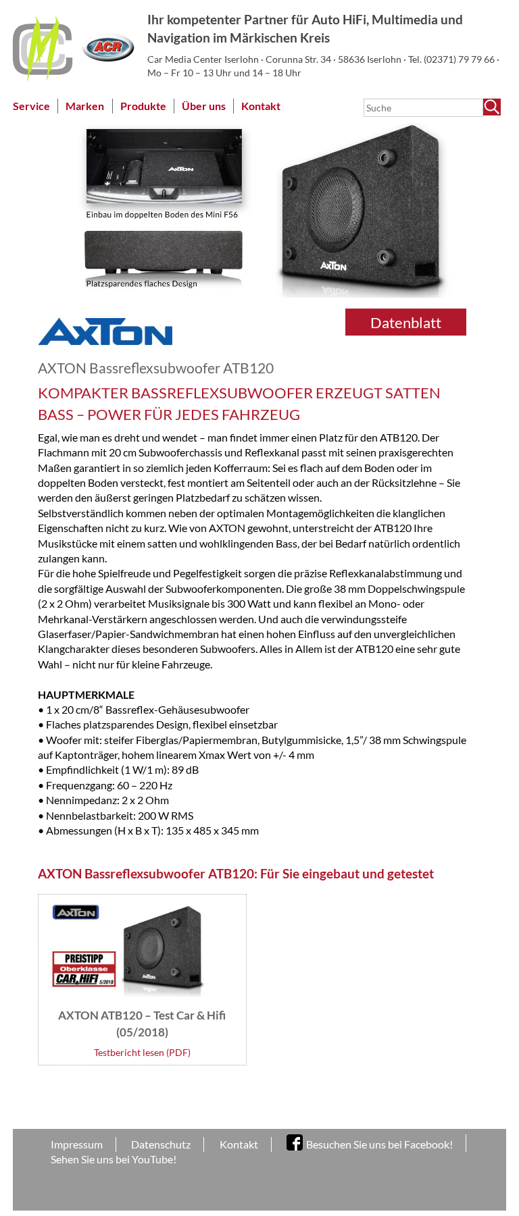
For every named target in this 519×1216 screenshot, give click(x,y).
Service (31, 105)
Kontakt (260, 105)
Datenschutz (161, 1144)
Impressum (77, 1144)
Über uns (204, 105)
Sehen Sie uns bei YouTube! (113, 1159)
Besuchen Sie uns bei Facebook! (379, 1144)
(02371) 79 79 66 (460, 59)
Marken (85, 105)
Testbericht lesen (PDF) (142, 1052)
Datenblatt (405, 322)
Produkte (143, 105)
